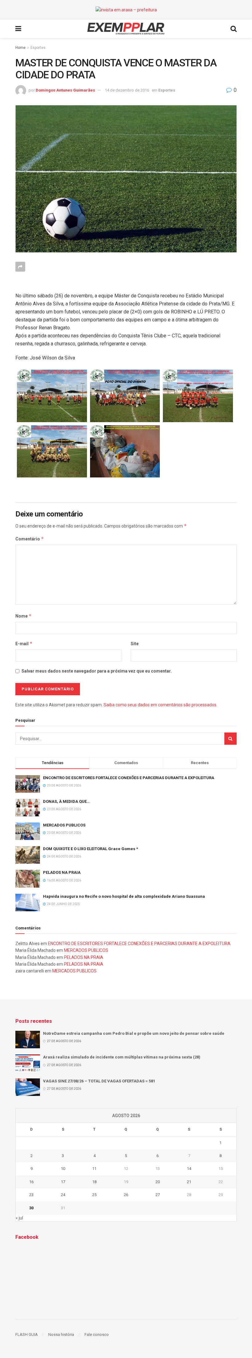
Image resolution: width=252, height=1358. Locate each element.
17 (63, 1181)
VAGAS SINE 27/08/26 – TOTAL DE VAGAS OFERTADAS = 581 (99, 1081)
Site (135, 643)
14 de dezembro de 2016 (127, 90)
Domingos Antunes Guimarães (65, 90)
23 (31, 1194)
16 (31, 1181)
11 (94, 1168)
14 (189, 1168)
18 (94, 1181)
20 (158, 1181)
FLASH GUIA (26, 1334)
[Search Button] (230, 738)
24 (63, 1194)
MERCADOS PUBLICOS (64, 825)
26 (126, 1194)
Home (20, 47)
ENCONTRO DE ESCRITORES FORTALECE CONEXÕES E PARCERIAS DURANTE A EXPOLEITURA (128, 777)
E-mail (24, 643)
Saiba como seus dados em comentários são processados (160, 704)
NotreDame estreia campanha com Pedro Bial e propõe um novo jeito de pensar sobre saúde (133, 1033)
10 (63, 1168)
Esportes (37, 47)
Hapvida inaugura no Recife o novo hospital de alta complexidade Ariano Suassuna (124, 896)
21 (189, 1181)
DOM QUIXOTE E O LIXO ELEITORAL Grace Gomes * (90, 848)
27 (158, 1194)
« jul (19, 1217)
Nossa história (61, 1334)
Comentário (29, 539)
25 (94, 1194)
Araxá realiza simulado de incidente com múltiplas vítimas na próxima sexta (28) (121, 1057)
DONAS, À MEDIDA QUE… (66, 801)
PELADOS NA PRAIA (62, 872)
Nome (23, 616)
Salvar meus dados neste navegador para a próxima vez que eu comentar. (97, 671)
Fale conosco (97, 1334)
